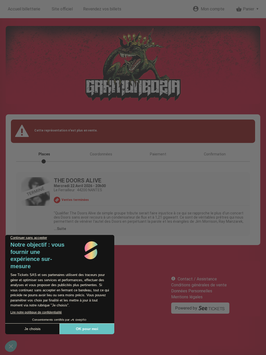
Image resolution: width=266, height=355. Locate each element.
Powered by (186, 308)
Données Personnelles (191, 290)
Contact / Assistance (197, 279)
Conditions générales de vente (199, 284)
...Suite (60, 229)
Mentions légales (187, 296)
